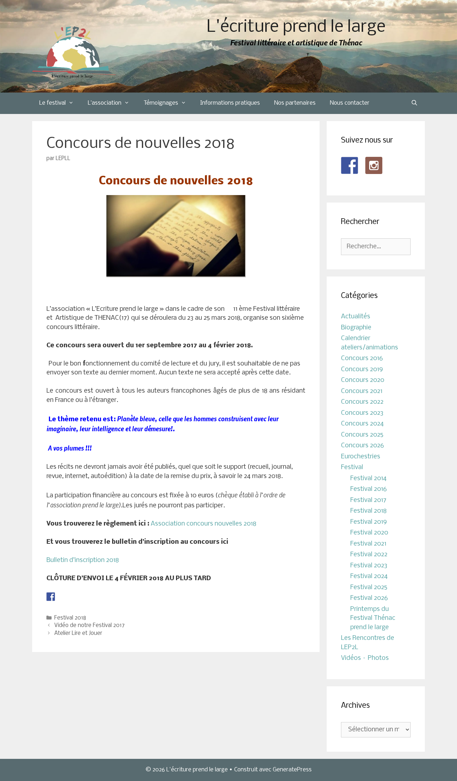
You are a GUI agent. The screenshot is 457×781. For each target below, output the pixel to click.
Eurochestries (360, 456)
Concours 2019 (362, 369)
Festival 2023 (368, 565)
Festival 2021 (368, 544)
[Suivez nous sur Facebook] (349, 165)
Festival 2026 (369, 598)
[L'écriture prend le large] (74, 52)
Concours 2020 (362, 380)
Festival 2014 (368, 478)
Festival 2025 (368, 587)
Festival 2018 (70, 618)
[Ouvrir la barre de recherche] (414, 103)
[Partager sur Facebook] (50, 596)
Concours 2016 (362, 358)
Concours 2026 (362, 445)
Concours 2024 (362, 424)
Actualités (355, 316)
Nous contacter (350, 103)
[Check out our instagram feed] (373, 165)
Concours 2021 (361, 391)
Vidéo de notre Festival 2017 (89, 625)
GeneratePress (292, 770)
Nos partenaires (295, 103)
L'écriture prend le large (296, 27)
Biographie (356, 327)
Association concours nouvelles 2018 (203, 524)
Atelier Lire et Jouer (78, 633)
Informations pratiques (230, 103)
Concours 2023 (362, 413)
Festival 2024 (369, 576)
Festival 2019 (368, 522)
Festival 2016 (368, 489)
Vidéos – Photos (365, 658)
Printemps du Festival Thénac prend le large (372, 618)
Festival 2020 (369, 532)
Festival (352, 467)
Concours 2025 (362, 435)
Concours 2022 (362, 402)
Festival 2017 (368, 500)
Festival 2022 (368, 554)
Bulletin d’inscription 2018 (82, 560)
